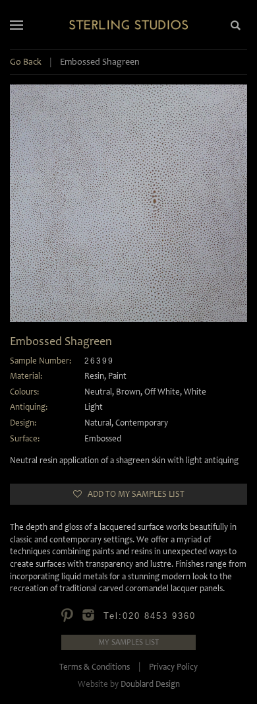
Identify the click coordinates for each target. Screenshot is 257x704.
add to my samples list (133, 494)
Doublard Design (150, 684)
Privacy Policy (173, 667)
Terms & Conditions (94, 667)
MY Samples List (128, 642)
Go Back (26, 61)
